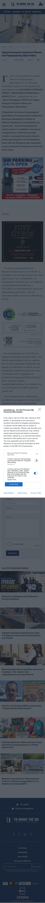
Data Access (22, 493)
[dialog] (22, 451)
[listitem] (22, 454)
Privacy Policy (36, 493)
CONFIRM (13, 484)
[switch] (36, 460)
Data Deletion (9, 493)
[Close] (40, 410)
